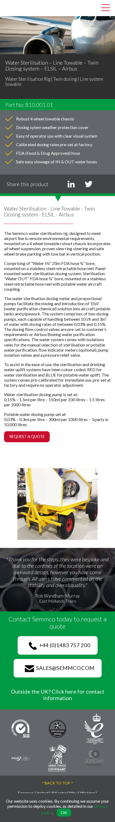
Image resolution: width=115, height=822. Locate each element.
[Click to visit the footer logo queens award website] (94, 728)
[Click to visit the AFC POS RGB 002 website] (57, 757)
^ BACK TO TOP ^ (57, 783)
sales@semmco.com (64, 668)
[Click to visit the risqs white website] (21, 757)
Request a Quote (27, 436)
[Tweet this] (88, 184)
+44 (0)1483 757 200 (63, 645)
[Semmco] (8, 7)
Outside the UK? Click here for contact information (57, 694)
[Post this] (71, 184)
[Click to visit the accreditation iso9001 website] (21, 728)
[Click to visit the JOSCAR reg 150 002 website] (94, 757)
